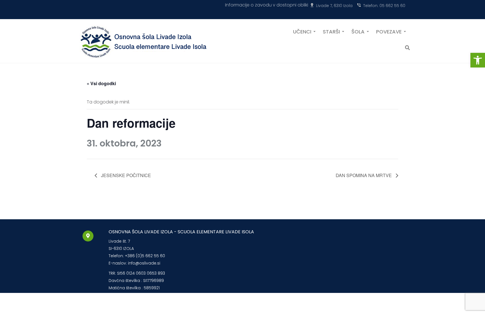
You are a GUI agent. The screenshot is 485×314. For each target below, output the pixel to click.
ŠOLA (358, 31)
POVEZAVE (389, 31)
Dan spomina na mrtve (364, 175)
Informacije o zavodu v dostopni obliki (266, 5)
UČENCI (302, 31)
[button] (477, 60)
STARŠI (331, 31)
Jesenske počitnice (125, 175)
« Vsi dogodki (101, 83)
